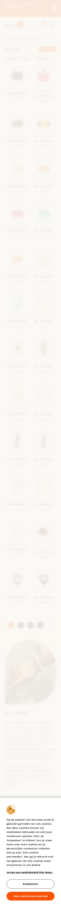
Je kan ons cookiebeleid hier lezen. (30, 872)
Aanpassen (30, 884)
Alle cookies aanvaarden (30, 896)
